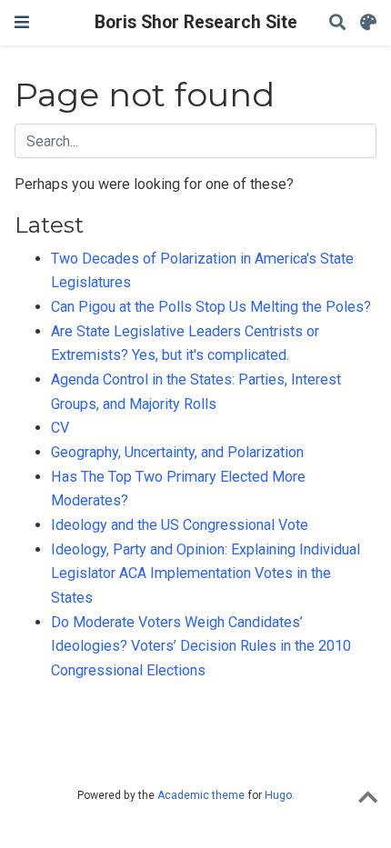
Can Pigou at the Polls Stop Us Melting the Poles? (211, 306)
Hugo (278, 795)
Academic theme (201, 795)
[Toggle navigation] (22, 22)
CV (60, 427)
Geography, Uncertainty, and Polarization (177, 452)
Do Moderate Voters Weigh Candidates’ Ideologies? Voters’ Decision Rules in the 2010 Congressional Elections (201, 646)
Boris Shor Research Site (196, 22)
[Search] (337, 23)
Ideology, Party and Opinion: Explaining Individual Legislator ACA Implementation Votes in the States (205, 573)
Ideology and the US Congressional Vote (179, 525)
